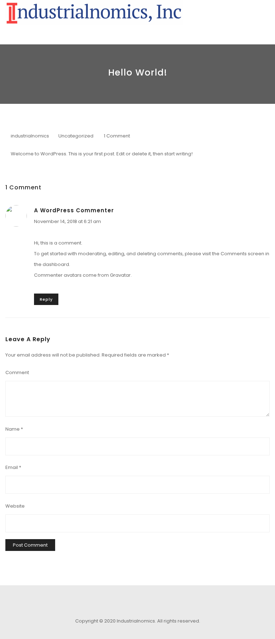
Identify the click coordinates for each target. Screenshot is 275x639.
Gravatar (120, 275)
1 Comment (117, 135)
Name (14, 429)
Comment (17, 372)
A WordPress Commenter (74, 210)
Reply (46, 299)
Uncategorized (75, 135)
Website (15, 506)
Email (13, 467)
